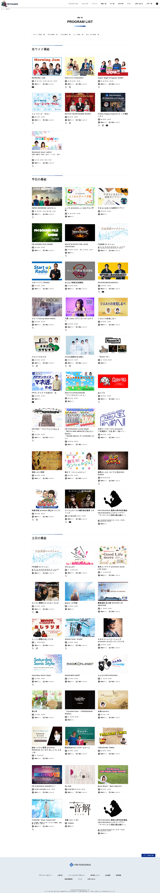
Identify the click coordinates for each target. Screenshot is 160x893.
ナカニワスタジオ (39, 357)
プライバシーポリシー (45, 875)
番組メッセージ (49, 84)
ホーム (2, 9)
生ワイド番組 (37, 34)
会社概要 (107, 875)
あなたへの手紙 (71, 603)
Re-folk (68, 786)
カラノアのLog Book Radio (43, 318)
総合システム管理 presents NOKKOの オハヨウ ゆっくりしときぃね (46, 750)
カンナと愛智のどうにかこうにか (45, 603)
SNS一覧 (149, 3)
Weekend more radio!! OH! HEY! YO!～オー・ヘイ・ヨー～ (46, 154)
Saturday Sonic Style (41, 675)
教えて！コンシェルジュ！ (75, 472)
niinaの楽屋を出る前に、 (75, 357)
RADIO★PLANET (72, 675)
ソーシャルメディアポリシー (76, 875)
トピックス (85, 3)
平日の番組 (51, 34)
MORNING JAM (38, 78)
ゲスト (129, 3)
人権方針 (60, 875)
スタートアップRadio (41, 282)
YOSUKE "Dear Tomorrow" (44, 820)
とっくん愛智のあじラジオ (42, 639)
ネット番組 (76, 34)
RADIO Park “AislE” (74, 639)
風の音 (34, 711)
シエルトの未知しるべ (107, 318)
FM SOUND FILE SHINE (42, 244)
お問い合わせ (139, 3)
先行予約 (121, 3)
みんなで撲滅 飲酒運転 (74, 282)
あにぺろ (101, 393)
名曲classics (103, 711)
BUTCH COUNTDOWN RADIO (78, 114)
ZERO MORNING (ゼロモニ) (44, 208)
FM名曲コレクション (106, 244)
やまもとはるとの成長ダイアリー (111, 208)
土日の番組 (64, 34)
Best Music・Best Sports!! (110, 786)
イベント (94, 3)
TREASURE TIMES (106, 748)
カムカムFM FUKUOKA (108, 675)
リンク (80, 879)
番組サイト (38, 84)
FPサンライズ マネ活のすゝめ (44, 393)
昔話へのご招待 (38, 472)
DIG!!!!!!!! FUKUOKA (74, 78)
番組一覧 (103, 3)
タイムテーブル (73, 3)
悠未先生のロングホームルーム (77, 748)
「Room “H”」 (104, 357)
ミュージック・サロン (41, 114)
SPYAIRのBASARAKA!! (108, 282)
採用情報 (118, 875)
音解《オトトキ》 (72, 820)
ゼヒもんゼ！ (70, 567)
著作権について (95, 875)
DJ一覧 (112, 3)
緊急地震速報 (68, 879)
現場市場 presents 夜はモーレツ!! (46, 510)
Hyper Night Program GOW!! (111, 78)
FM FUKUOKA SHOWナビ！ (44, 786)
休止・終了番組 (91, 34)
